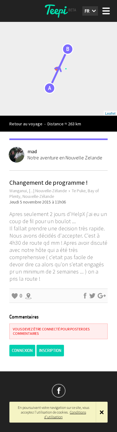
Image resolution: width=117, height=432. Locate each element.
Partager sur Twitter (92, 295)
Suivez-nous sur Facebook (59, 391)
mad (32, 151)
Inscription (50, 350)
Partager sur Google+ (101, 295)
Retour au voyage (25, 124)
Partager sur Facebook (84, 295)
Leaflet (110, 113)
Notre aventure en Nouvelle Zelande (64, 157)
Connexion (22, 350)
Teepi (58, 11)
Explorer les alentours (28, 295)
